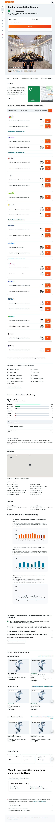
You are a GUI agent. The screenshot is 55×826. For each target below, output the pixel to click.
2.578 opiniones (20, 11)
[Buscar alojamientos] (2, 9)
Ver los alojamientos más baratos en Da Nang (42, 686)
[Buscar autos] (2, 12)
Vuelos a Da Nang (14, 786)
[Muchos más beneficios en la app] (2, 16)
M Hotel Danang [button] (34, 735)
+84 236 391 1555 (12, 15)
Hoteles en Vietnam (33, 817)
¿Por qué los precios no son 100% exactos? (19, 810)
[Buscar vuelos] (2, 6)
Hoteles (18, 817)
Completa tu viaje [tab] (13, 778)
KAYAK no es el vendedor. (15, 805)
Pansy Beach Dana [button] (35, 705)
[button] (2, 2)
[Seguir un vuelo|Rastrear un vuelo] (2, 23)
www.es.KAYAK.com (11, 817)
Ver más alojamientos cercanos (45, 656)
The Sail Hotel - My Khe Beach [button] (38, 674)
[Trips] (2, 30)
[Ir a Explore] (2, 20)
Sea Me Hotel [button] (11, 705)
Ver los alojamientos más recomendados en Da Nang (42, 717)
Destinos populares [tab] (24, 778)
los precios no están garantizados (39, 801)
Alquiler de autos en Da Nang (36, 786)
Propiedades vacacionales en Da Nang (38, 788)
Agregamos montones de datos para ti (18, 808)
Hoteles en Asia (24, 817)
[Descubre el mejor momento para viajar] (2, 26)
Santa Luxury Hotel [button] (12, 673)
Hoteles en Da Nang (14, 788)
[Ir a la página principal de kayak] (9, 2)
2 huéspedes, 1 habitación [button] (15, 23)
